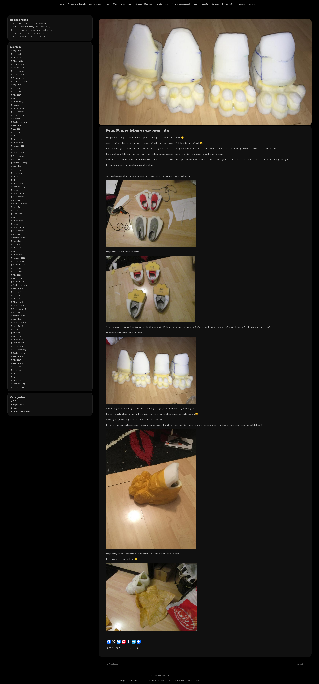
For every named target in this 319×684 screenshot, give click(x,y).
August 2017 (18, 319)
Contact (215, 4)
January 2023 (18, 190)
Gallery (252, 4)
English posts (162, 4)
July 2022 (17, 210)
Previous (113, 664)
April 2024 (17, 139)
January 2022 (18, 224)
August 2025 (18, 85)
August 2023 (18, 166)
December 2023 (19, 153)
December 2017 (19, 306)
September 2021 (20, 238)
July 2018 (17, 292)
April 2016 (17, 336)
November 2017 (19, 309)
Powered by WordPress (159, 676)
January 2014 (18, 387)
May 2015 (17, 360)
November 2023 (19, 156)
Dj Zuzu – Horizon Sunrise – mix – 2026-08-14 (29, 24)
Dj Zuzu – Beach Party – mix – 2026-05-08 (28, 37)
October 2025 (18, 78)
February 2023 (19, 187)
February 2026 (19, 64)
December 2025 (19, 71)
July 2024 (17, 129)
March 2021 (18, 255)
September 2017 (19, 316)
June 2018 (17, 295)
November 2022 (19, 197)
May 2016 (17, 333)
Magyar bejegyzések (181, 4)
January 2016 (18, 346)
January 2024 (18, 149)
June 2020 (17, 272)
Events (205, 4)
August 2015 (18, 356)
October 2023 (19, 159)
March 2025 (18, 102)
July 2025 (17, 88)
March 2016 (18, 340)
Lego (196, 4)
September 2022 (20, 204)
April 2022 (17, 217)
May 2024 (17, 136)
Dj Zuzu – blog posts (144, 4)
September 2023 (20, 163)
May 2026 (17, 57)
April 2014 (17, 377)
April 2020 (17, 278)
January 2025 (18, 108)
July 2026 (17, 54)
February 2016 (19, 343)
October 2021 (18, 234)
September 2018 (20, 285)
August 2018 (18, 289)
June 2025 (17, 92)
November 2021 (19, 231)
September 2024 (20, 122)
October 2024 (19, 119)
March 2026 (18, 61)
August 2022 (18, 207)
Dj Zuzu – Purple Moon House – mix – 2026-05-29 (31, 30)
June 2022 (17, 214)
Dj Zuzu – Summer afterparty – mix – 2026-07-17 (30, 27)
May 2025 (17, 95)
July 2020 (17, 268)
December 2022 (19, 193)
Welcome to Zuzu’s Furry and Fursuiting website (88, 4)
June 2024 (17, 132)
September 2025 (20, 81)
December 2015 (19, 350)
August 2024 (18, 125)
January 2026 (18, 68)
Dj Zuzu (16, 401)
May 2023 (17, 176)
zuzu (141, 648)
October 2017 (18, 312)
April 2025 (17, 98)
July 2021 (17, 244)
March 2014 (18, 380)
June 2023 (17, 173)
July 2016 (17, 329)
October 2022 (19, 200)
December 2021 (19, 227)
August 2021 (18, 241)
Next (299, 664)
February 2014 (19, 384)
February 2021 (19, 258)
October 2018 (18, 282)
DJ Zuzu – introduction (122, 4)
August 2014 (18, 363)
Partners (241, 4)
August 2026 (18, 51)
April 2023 (17, 180)
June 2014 (17, 370)
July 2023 (17, 170)
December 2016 (19, 323)
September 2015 (19, 353)
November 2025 (19, 75)
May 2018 (17, 299)
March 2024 (18, 143)
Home (61, 4)
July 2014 (17, 367)
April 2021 (17, 251)
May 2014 (17, 374)
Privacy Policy (228, 4)
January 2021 (18, 261)
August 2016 (18, 326)
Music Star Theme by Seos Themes (183, 680)
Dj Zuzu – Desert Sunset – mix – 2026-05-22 (29, 33)
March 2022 (18, 221)
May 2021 (17, 248)
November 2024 (19, 115)
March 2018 (18, 302)
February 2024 (19, 146)
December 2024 (19, 112)
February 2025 (19, 105)
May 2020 (17, 275)
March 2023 (18, 183)
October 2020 (19, 265)
